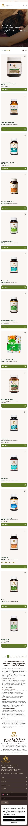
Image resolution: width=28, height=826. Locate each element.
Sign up (5, 802)
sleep (6, 29)
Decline (14, 819)
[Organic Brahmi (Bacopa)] (14, 305)
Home (3, 50)
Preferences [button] (12, 814)
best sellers (5, 33)
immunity (15, 29)
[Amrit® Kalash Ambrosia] (14, 107)
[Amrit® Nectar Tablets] (14, 384)
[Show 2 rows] (26, 50)
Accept (14, 816)
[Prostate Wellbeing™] (14, 503)
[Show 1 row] (23, 50)
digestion (5, 30)
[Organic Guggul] (14, 624)
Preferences (14, 822)
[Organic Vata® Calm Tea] (14, 344)
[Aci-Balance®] (14, 542)
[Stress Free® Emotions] (14, 147)
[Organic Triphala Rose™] (14, 186)
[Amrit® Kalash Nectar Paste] (14, 68)
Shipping (7, 84)
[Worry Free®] (14, 463)
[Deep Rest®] (14, 265)
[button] (13, 5)
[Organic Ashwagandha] (14, 226)
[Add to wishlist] (25, 56)
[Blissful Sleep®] (14, 424)
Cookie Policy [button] (7, 812)
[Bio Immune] (14, 584)
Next (23, 656)
